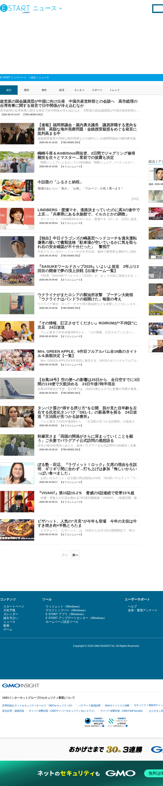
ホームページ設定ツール (62, 621)
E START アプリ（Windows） (66, 614)
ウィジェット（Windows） (64, 606)
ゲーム (7, 629)
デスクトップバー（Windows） (66, 610)
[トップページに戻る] (16, 8)
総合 (33, 77)
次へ (75, 555)
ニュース (44, 77)
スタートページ (13, 606)
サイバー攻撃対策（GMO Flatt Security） (122, 710)
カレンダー (10, 614)
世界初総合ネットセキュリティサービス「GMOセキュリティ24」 (38, 705)
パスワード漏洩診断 (90, 705)
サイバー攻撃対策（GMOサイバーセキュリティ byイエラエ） (62, 710)
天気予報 (9, 610)
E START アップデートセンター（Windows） (76, 618)
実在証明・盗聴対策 (13, 710)
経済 (61, 90)
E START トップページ (13, 77)
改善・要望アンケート (143, 610)
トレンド (115, 90)
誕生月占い (10, 618)
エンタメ (79, 90)
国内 (26, 90)
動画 (6, 625)
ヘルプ (132, 606)
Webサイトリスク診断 (117, 705)
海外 (44, 90)
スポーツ (97, 90)
